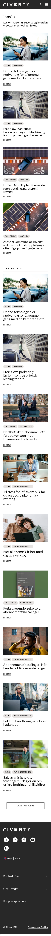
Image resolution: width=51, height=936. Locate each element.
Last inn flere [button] (25, 806)
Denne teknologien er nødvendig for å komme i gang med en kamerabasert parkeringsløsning (23, 74)
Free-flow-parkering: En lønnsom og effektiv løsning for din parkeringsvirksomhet (24, 132)
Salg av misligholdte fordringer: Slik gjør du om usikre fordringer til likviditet (24, 781)
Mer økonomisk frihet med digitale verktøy (23, 553)
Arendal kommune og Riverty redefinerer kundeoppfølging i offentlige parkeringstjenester (23, 245)
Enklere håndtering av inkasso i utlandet (25, 722)
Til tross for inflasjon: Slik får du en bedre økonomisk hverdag (24, 495)
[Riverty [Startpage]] (16, 5)
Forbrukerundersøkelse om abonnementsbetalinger (23, 610)
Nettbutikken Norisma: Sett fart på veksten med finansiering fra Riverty (24, 435)
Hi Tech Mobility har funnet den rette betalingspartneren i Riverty (24, 188)
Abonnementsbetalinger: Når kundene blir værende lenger (25, 666)
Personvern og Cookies (38, 927)
